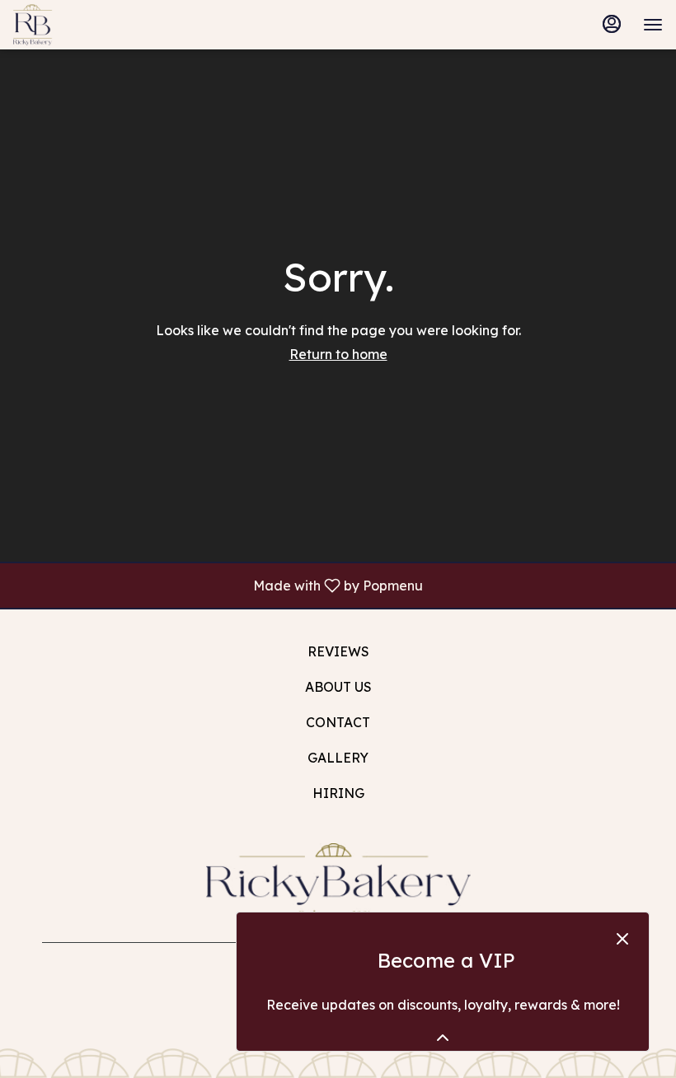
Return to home (338, 354)
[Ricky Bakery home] (87, 24)
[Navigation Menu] (653, 25)
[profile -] (612, 24)
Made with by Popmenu (217, 584)
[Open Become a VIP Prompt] (443, 1038)
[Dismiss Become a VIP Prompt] (622, 939)
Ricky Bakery (338, 880)
